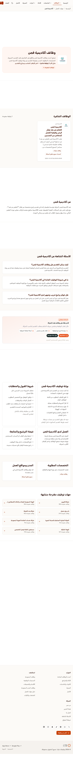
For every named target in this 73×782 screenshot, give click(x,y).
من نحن (68, 705)
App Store (5, 746)
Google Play (16, 746)
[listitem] (69, 727)
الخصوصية (10, 749)
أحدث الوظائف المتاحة (64, 677)
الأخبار (18, 3)
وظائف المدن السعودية (28, 688)
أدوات (32, 3)
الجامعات (47, 3)
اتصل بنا (68, 713)
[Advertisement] (36, 25)
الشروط (4, 749)
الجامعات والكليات (29, 695)
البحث (7, 3)
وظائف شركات (57, 150)
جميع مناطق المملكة (27, 477)
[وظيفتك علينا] (67, 745)
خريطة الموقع (67, 720)
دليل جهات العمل (30, 691)
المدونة (25, 3)
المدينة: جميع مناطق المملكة (53, 154)
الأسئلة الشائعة (66, 716)
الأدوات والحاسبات (65, 684)
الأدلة (39, 3)
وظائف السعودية (30, 677)
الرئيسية (65, 3)
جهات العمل (59, 8)
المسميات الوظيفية (29, 680)
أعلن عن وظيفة (62, 733)
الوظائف (56, 3)
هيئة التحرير (67, 709)
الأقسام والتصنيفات (29, 684)
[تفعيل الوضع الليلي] (12, 3)
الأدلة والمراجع (66, 680)
